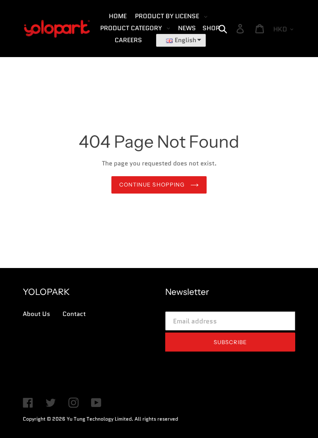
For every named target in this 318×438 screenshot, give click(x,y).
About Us (36, 313)
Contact (74, 313)
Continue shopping (152, 184)
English (185, 40)
